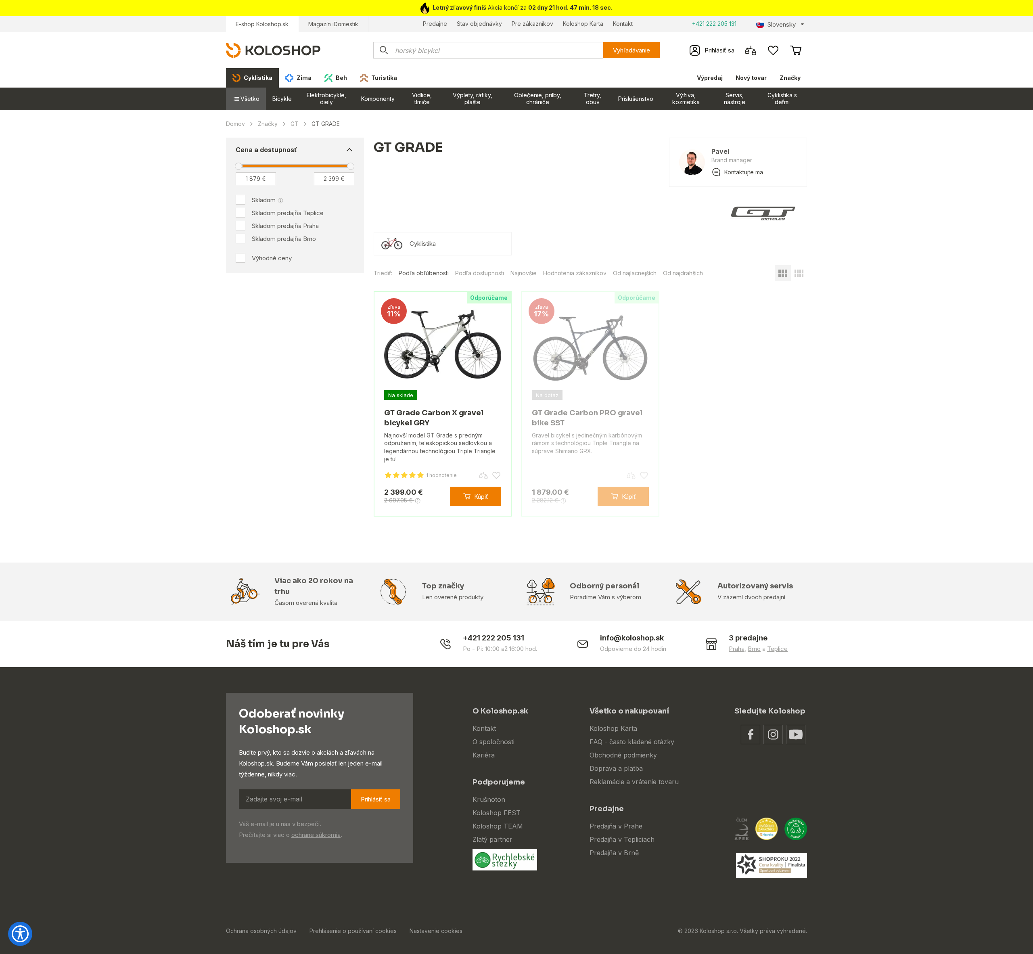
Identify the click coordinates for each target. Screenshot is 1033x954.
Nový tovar (751, 77)
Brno (754, 649)
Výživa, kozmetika (686, 98)
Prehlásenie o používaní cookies (353, 930)
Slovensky (781, 24)
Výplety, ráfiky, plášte (472, 98)
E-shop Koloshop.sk (262, 24)
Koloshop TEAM (498, 826)
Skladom (264, 200)
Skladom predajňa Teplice (288, 213)
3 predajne (748, 638)
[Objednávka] (795, 50)
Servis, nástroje (734, 98)
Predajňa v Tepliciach (622, 839)
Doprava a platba (616, 768)
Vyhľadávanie (631, 50)
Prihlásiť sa (376, 799)
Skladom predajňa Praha (285, 226)
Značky (790, 77)
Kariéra (484, 755)
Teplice (777, 649)
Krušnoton (489, 799)
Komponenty (378, 98)
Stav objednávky (479, 23)
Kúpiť (481, 496)
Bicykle (282, 98)
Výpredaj (710, 77)
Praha (736, 649)
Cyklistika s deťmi (782, 98)
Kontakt (623, 23)
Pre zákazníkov (532, 23)
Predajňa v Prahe (616, 826)
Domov (235, 123)
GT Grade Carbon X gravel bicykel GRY (433, 417)
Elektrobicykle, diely (326, 98)
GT (295, 123)
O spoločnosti (493, 742)
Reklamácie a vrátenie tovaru (634, 782)
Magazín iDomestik (333, 24)
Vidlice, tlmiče (422, 98)
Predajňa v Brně (614, 853)
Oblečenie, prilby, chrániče (537, 98)
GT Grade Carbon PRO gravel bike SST (587, 417)
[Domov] (273, 50)
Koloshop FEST (497, 813)
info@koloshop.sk (632, 638)
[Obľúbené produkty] (773, 50)
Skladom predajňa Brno (284, 239)
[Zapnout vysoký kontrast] (20, 934)
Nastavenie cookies (436, 930)
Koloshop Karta (583, 23)
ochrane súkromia (316, 835)
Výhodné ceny (272, 258)
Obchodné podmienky (623, 755)
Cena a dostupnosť (266, 150)
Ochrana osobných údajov (261, 930)
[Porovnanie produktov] (750, 50)
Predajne (435, 23)
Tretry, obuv (592, 98)
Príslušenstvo (635, 98)
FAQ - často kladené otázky (632, 742)
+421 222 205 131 (714, 23)
